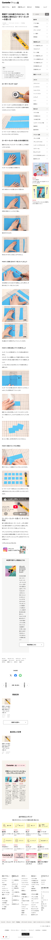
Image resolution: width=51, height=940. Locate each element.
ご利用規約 (6, 930)
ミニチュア (35, 97)
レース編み (35, 33)
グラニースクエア (37, 30)
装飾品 (42, 908)
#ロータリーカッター (20, 660)
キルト (3, 882)
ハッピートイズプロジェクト (39, 145)
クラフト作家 (36, 112)
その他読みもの (36, 116)
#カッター (4, 658)
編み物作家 (35, 129)
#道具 (20, 662)
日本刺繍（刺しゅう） (37, 66)
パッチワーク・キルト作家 (38, 122)
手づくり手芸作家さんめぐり (39, 155)
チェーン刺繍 (36, 52)
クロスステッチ (36, 49)
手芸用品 (37, 7)
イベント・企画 (36, 134)
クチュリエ (8, 922)
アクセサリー (4, 878)
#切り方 (15, 662)
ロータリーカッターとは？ (9, 71)
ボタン (42, 898)
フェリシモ (3, 922)
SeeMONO (43, 880)
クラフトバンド (36, 83)
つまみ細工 (4, 23)
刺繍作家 (35, 126)
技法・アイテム (5, 7)
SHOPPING (37, 930)
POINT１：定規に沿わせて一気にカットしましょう (15, 74)
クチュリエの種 (36, 138)
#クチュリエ (18, 658)
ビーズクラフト (36, 86)
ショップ (45, 7)
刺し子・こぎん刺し (6, 892)
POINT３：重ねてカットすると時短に (12, 77)
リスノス (42, 884)
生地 (42, 902)
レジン (34, 100)
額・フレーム (24, 914)
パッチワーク (4, 888)
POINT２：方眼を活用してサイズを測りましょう (14, 76)
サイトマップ (31, 930)
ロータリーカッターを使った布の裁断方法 (12, 73)
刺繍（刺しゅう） (21, 7)
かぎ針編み (35, 26)
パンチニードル (5, 890)
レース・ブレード (44, 900)
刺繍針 (23, 912)
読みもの (29, 7)
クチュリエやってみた (37, 141)
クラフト (35, 80)
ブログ (13, 922)
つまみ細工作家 (36, 119)
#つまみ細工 (4, 660)
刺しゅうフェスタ (36, 152)
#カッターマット (11, 658)
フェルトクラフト (36, 90)
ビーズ (42, 896)
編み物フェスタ (36, 158)
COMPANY (44, 930)
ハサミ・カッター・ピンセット (13, 23)
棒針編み (35, 37)
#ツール (24, 658)
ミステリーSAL (36, 148)
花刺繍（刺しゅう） (37, 69)
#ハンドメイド (11, 660)
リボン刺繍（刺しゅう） (38, 62)
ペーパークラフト (37, 93)
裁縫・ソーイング (37, 74)
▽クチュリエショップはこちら (9, 543)
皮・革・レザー (44, 904)
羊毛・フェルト (44, 906)
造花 (42, 910)
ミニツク (43, 882)
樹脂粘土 (35, 104)
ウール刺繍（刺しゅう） (38, 45)
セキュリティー (24, 930)
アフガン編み (36, 23)
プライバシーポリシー (15, 930)
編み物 (13, 7)
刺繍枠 (23, 910)
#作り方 (3, 662)
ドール (3, 886)
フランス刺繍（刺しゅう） (38, 59)
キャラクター (4, 880)
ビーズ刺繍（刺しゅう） (38, 55)
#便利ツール (9, 662)
